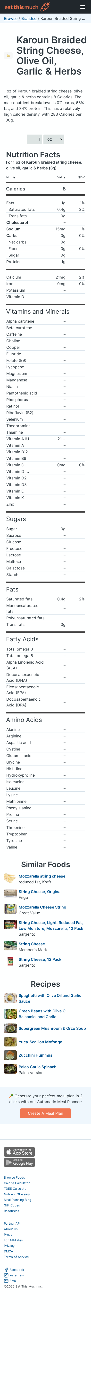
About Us (11, 1229)
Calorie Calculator (17, 1183)
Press (8, 1234)
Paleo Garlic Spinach (38, 1066)
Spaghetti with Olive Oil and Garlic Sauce (50, 998)
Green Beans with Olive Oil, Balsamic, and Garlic (44, 1013)
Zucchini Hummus (35, 1055)
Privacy (9, 1246)
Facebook (16, 1270)
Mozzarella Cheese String (42, 907)
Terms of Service (16, 1257)
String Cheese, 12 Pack (40, 959)
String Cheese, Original (40, 891)
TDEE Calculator (16, 1188)
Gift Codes (12, 1205)
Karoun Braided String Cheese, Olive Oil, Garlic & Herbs (52, 55)
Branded (29, 18)
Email (13, 1281)
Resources (11, 1211)
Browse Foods (14, 1177)
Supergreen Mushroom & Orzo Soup (52, 1028)
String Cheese (32, 943)
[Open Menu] (82, 6)
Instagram (16, 1275)
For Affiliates (13, 1240)
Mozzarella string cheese (42, 876)
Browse (10, 18)
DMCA (8, 1251)
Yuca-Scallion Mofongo (40, 1041)
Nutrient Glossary (17, 1194)
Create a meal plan (45, 1113)
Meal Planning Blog (17, 1200)
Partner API (12, 1223)
